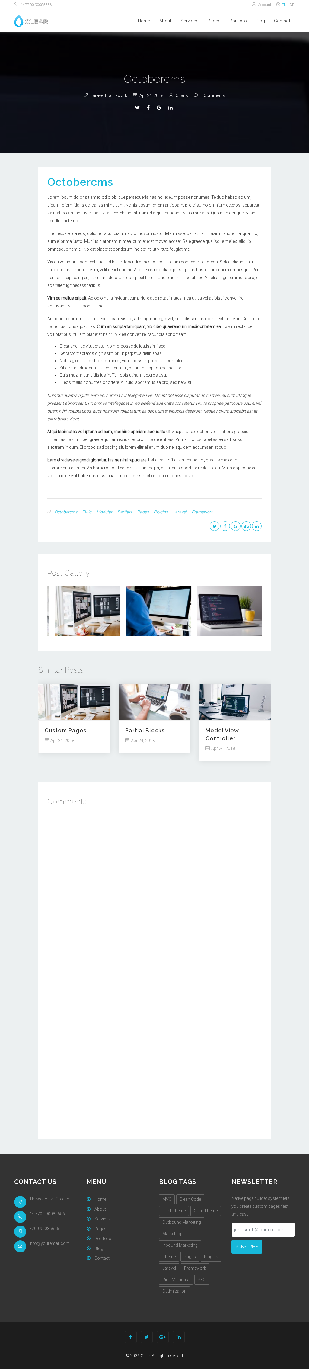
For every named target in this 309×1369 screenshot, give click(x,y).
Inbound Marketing (180, 1245)
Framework (202, 511)
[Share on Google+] (160, 107)
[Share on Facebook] (149, 107)
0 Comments (212, 95)
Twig (86, 511)
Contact (282, 21)
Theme (169, 1256)
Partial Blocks (145, 730)
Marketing (171, 1233)
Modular (104, 511)
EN (285, 4)
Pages (214, 21)
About (165, 21)
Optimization (174, 1291)
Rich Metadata (176, 1279)
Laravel (179, 511)
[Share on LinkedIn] (171, 107)
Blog (260, 21)
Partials (124, 511)
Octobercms (80, 181)
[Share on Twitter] (138, 107)
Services (189, 21)
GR (292, 4)
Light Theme (174, 1210)
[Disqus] (154, 890)
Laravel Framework (109, 95)
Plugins (161, 511)
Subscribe (247, 1246)
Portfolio (238, 21)
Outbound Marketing (181, 1222)
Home (144, 21)
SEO (202, 1279)
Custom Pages (66, 730)
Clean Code (190, 1199)
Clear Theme (206, 1210)
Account (264, 4)
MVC (166, 1199)
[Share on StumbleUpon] (246, 526)
